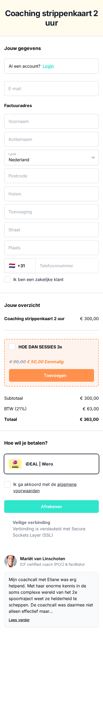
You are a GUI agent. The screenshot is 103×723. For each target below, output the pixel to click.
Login (48, 66)
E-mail (13, 85)
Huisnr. (13, 190)
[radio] (51, 464)
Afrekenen (51, 506)
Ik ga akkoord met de (45, 487)
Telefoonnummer (51, 262)
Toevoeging (17, 208)
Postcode (15, 172)
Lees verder (19, 620)
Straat (13, 226)
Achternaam (17, 136)
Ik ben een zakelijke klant (38, 279)
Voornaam (16, 118)
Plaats (13, 244)
